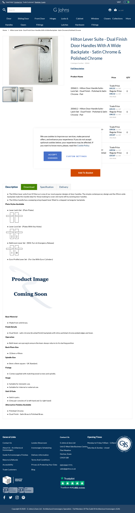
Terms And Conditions (40, 460)
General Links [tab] (9, 437)
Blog (33, 469)
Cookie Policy (83, 145)
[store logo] (61, 10)
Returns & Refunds (10, 460)
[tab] (110, 10)
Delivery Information (40, 455)
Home (5, 30)
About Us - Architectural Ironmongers (13, 449)
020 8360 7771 (66, 465)
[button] (25, 94)
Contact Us (18, 2)
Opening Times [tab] (94, 437)
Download (29, 186)
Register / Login (40, 2)
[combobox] (19, 10)
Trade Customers (10, 469)
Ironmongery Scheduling (41, 448)
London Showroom (39, 443)
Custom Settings (76, 156)
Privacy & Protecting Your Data (44, 465)
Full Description (77, 68)
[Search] (4, 10)
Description (11, 186)
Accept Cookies (52, 156)
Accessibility (8, 465)
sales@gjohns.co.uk (68, 469)
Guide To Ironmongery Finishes (15, 455)
